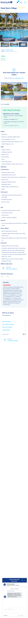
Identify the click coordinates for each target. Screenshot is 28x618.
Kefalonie (7, 10)
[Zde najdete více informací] (14, 597)
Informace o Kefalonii (7, 327)
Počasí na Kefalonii (6, 321)
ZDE (18, 125)
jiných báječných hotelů (18, 78)
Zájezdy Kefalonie (6, 330)
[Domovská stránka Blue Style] (6, 2)
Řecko (2, 10)
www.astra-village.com (11, 269)
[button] (14, 51)
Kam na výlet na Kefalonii (8, 324)
